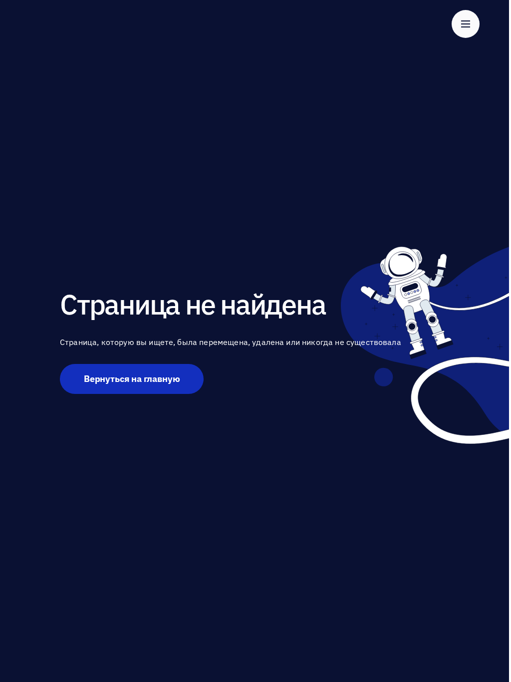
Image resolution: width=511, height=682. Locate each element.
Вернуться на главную (132, 378)
